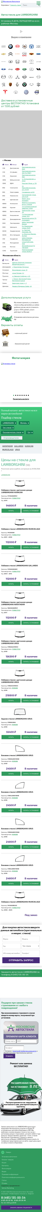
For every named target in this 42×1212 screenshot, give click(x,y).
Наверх (8, 1152)
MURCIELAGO (8, 449)
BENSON (15, 688)
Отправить (9, 1056)
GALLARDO (18, 446)
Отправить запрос (21, 960)
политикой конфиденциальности (24, 1051)
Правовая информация (10, 1174)
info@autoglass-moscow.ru (18, 1193)
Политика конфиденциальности (13, 1177)
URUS (17, 449)
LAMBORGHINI (5, 475)
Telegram (31, 1193)
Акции (4, 1163)
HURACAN (29, 446)
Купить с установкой (30, 510)
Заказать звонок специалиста (21, 1207)
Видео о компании (21, 36)
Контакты (5, 1165)
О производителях (11, 438)
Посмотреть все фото (21, 399)
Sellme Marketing (8, 1188)
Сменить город (15, 5)
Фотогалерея (6, 1168)
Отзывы (4, 1183)
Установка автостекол (9, 1157)
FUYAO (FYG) (16, 498)
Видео (4, 1171)
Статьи (4, 1180)
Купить (11, 510)
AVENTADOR (7, 446)
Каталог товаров (7, 1160)
